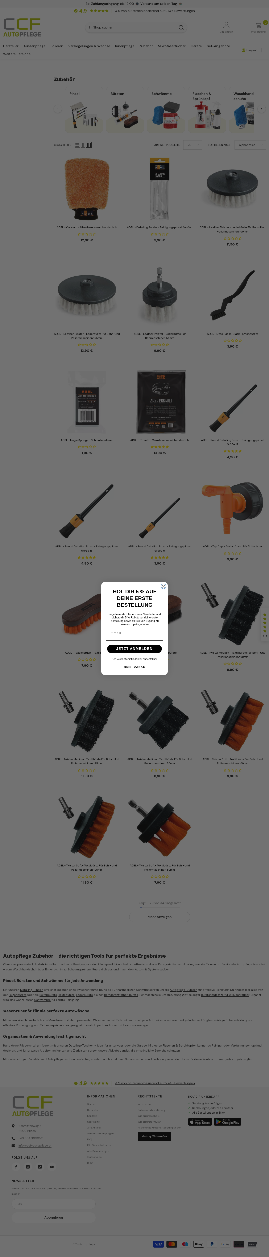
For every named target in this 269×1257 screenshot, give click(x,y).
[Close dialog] (163, 586)
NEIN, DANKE (134, 666)
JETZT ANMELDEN (134, 649)
